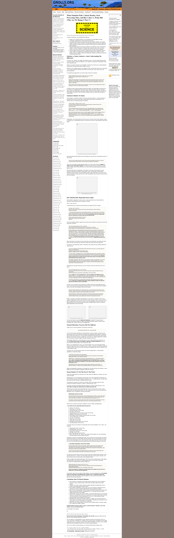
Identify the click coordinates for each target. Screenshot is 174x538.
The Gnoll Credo (91, 520)
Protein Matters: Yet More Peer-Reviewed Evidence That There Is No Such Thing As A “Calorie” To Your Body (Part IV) (59, 117)
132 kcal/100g (81, 428)
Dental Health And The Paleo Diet (58, 35)
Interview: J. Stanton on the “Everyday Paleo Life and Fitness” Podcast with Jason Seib (59, 136)
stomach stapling (70, 530)
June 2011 (56, 207)
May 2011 (56, 209)
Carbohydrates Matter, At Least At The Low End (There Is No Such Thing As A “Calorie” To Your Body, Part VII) (59, 86)
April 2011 (56, 210)
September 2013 (57, 168)
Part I (78, 35)
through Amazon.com (81, 525)
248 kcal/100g (82, 433)
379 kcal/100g (81, 410)
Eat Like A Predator (80, 535)
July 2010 (56, 226)
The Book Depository (93, 523)
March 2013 (56, 175)
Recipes (55, 149)
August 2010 (56, 225)
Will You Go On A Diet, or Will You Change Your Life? (59, 81)
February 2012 (56, 195)
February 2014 (56, 161)
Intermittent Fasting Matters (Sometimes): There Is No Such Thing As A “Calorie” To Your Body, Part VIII (59, 77)
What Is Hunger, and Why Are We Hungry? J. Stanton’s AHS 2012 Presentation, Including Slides (59, 64)
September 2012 (57, 184)
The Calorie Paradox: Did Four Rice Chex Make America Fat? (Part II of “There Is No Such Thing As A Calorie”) (59, 131)
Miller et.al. (100, 365)
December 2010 (57, 218)
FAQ (72, 535)
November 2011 (57, 198)
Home (65, 535)
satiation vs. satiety (100, 528)
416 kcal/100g (81, 416)
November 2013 (57, 165)
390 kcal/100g (84, 414)
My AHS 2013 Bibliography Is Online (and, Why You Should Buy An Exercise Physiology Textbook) (59, 106)
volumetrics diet (77, 530)
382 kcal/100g (77, 411)
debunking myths (73, 528)
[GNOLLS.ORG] (87, 5)
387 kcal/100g (90, 412)
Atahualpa (92, 537)
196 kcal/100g (76, 431)
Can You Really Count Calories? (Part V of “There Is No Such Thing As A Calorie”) (59, 111)
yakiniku (68, 173)
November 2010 (57, 219)
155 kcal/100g (79, 429)
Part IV (86, 35)
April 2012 (56, 191)
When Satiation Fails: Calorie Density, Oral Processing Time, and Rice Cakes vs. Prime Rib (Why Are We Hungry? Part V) (85, 17)
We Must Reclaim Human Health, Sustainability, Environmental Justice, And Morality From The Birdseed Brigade (59, 30)
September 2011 (57, 202)
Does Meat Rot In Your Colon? (58, 38)
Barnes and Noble (83, 521)
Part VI (92, 35)
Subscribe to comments (89, 531)
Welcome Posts (57, 153)
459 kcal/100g (75, 434)
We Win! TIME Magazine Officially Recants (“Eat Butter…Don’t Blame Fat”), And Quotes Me (59, 58)
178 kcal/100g (84, 430)
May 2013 (56, 173)
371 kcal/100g (77, 409)
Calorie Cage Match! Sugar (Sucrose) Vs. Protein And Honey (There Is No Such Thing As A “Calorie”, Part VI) (59, 97)
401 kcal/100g (92, 415)
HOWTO (55, 144)
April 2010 (56, 230)
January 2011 (56, 216)
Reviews (55, 151)
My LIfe (55, 147)
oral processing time (88, 528)
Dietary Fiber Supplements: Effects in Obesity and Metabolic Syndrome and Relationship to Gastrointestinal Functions (85, 466)
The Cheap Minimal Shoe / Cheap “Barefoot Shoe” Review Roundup (59, 25)
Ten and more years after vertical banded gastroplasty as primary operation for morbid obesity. (86, 355)
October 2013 (56, 166)
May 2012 (56, 189)
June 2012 (56, 188)
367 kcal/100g (76, 408)
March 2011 (56, 212)
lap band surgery (80, 528)
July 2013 (56, 170)
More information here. (95, 260)
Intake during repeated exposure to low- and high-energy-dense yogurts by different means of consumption (86, 271)
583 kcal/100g (85, 421)
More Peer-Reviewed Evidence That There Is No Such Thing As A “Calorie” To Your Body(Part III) (59, 124)
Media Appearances (58, 145)
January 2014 (56, 163)
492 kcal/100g (78, 419)
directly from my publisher (75, 521)
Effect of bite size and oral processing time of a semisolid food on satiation (82, 227)
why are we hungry (91, 530)
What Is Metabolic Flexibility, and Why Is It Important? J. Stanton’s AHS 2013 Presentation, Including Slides (58, 71)
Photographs (55, 43)
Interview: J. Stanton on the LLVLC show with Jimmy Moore (59, 91)
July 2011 (56, 205)
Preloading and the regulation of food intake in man (78, 250)
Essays (58, 42)
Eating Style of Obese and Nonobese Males (77, 218)
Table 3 (73, 473)
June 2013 (56, 172)
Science (54, 42)
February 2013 (56, 177)
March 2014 (56, 159)
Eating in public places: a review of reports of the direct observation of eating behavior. (84, 209)
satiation (94, 528)
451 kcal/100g (77, 417)
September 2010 (57, 223)
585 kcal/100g (81, 422)
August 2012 (56, 186)
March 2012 (56, 193)
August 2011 (56, 203)
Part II (80, 35)
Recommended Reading (94, 535)
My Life (59, 43)
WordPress (87, 537)
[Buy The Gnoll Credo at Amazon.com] (115, 68)
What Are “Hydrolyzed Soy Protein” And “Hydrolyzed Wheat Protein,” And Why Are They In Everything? (59, 20)
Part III (83, 35)
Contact (101, 535)
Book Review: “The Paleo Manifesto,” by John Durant (59, 102)
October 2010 (56, 221)
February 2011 (56, 214)
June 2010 (56, 228)
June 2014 (56, 158)
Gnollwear (87, 535)
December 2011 (57, 196)
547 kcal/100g (78, 420)
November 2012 (57, 182)
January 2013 (56, 179)
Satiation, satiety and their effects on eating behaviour (78, 76)
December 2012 (57, 181)
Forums (68, 535)
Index (75, 535)
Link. (95, 383)
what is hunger (84, 530)
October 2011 (56, 200)
